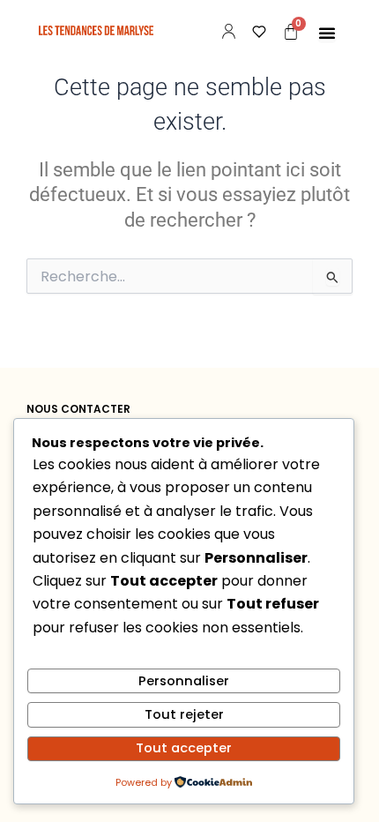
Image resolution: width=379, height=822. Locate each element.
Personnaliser (183, 681)
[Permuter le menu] (327, 32)
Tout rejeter (184, 714)
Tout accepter (184, 748)
